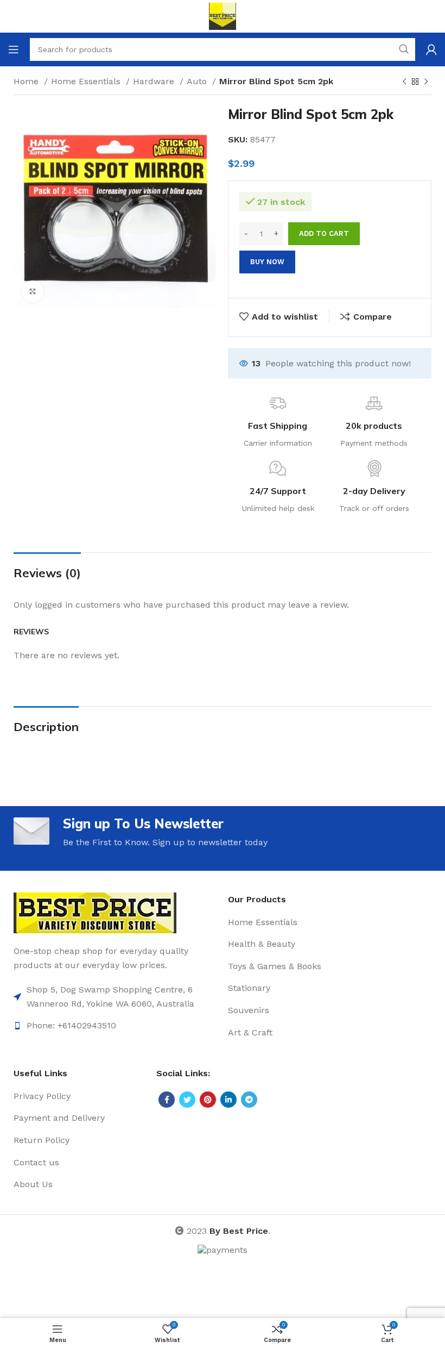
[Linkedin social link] (228, 1099)
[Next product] (426, 82)
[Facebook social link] (166, 1099)
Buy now (267, 262)
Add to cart (324, 233)
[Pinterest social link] (208, 1099)
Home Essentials (87, 81)
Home (27, 81)
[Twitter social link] (187, 1099)
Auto (198, 81)
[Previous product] (404, 82)
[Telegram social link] (249, 1099)
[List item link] (115, 996)
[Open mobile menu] (13, 49)
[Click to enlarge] (32, 291)
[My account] (431, 49)
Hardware (155, 81)
